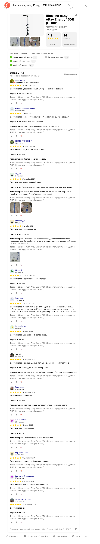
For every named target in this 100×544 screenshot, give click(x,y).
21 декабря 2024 (28, 179)
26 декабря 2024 (28, 146)
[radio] (12, 103)
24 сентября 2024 (29, 505)
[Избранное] (87, 5)
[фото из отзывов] (15, 207)
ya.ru (78, 536)
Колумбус (14, 536)
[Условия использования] (75, 55)
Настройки (62, 536)
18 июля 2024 (27, 332)
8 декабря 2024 (28, 226)
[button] (15, 41)
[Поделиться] (76, 15)
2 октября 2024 (28, 303)
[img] (15, 86)
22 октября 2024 (28, 275)
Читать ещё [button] (47, 194)
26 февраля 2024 (28, 392)
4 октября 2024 (28, 481)
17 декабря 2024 (28, 458)
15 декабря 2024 (28, 85)
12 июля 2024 (27, 425)
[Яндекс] (7, 5)
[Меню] (95, 5)
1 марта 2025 (27, 114)
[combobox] (38, 5)
